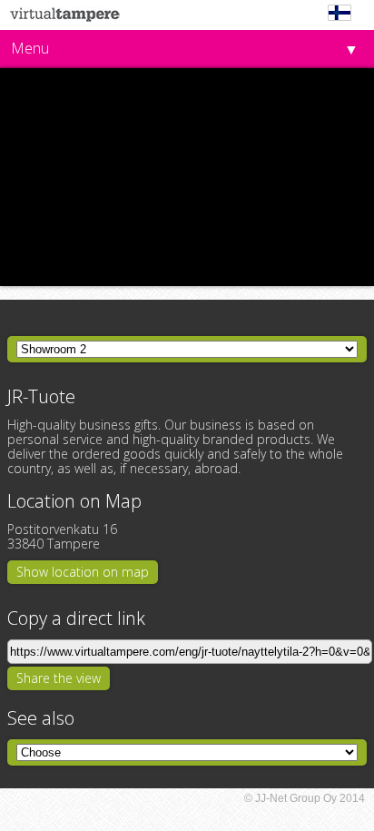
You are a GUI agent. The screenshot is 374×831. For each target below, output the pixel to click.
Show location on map (82, 571)
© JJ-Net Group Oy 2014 (304, 798)
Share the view (58, 678)
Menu (30, 48)
